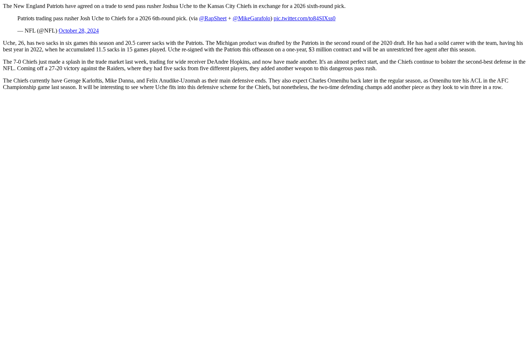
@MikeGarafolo (251, 18)
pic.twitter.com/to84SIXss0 (304, 18)
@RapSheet (213, 18)
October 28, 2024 (79, 31)
